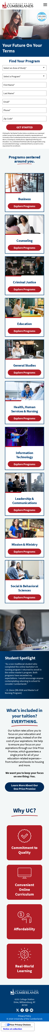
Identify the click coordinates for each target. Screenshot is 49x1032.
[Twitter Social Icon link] (17, 1011)
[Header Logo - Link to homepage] (18, 4)
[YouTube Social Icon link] (31, 1011)
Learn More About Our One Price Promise (24, 787)
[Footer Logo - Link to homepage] (25, 991)
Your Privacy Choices (20, 1024)
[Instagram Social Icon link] (27, 1011)
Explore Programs (24, 206)
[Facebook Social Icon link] (22, 1011)
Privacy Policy (24, 1015)
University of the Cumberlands (28, 1018)
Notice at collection (12, 1029)
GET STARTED (24, 127)
